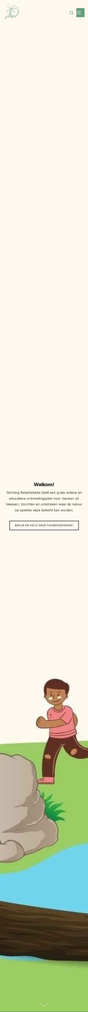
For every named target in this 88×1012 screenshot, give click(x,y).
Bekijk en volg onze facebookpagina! (44, 525)
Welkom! (44, 484)
